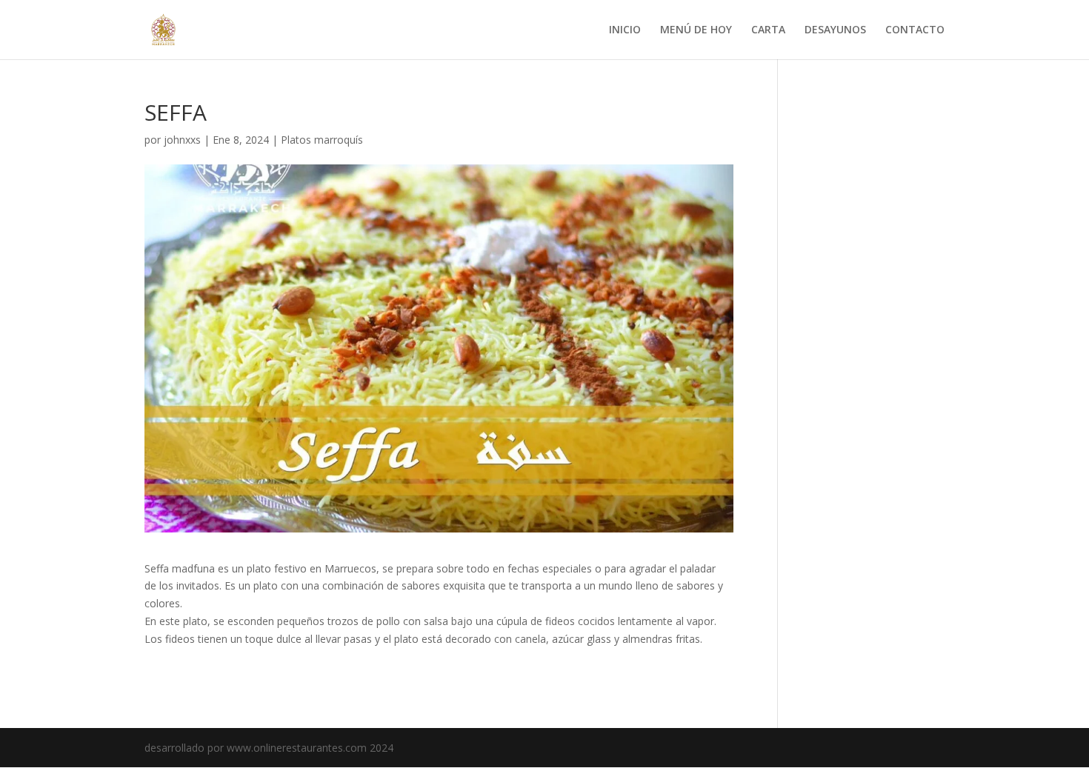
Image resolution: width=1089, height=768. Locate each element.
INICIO (625, 30)
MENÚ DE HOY (696, 30)
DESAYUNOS (835, 30)
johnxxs (182, 140)
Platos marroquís (322, 140)
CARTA (768, 30)
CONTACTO (915, 30)
